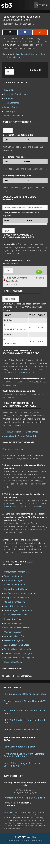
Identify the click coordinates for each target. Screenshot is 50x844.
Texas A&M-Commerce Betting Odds (21, 432)
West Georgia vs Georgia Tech (18, 610)
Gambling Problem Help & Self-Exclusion (25, 798)
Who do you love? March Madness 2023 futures (24, 711)
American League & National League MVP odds (25, 702)
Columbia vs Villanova (14, 602)
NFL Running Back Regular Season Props (25, 694)
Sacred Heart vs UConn (15, 606)
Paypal (40, 506)
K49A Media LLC (10, 812)
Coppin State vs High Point (16, 597)
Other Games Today (13, 115)
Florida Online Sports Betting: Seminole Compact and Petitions (24, 754)
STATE (9, 67)
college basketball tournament (16, 369)
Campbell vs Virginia (13, 580)
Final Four (25, 372)
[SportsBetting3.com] (6, 5)
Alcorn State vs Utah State (16, 645)
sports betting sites (29, 471)
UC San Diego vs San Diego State (20, 657)
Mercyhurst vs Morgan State (17, 572)
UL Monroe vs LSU (13, 623)
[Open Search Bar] (36, 5)
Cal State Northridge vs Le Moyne (20, 593)
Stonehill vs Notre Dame (15, 589)
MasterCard (25, 503)
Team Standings (11, 103)
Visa (11, 503)
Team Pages (10, 111)
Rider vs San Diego (13, 662)
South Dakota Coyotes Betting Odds (21, 436)
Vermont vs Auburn (13, 632)
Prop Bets (8, 98)
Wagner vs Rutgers (13, 576)
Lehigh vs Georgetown (14, 584)
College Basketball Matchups (19, 676)
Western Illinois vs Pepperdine (18, 649)
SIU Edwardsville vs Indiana (17, 614)
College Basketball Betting (25, 54)
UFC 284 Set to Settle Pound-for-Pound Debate (24, 721)
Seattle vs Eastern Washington (18, 653)
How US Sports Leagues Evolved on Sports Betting (22, 764)
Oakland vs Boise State (15, 636)
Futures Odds (10, 107)
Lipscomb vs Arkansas (14, 619)
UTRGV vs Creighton (13, 640)
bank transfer (10, 506)
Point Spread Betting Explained (20, 746)
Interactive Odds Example (16, 94)
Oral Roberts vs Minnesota (16, 627)
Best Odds (9, 90)
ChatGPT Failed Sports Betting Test (22, 729)
